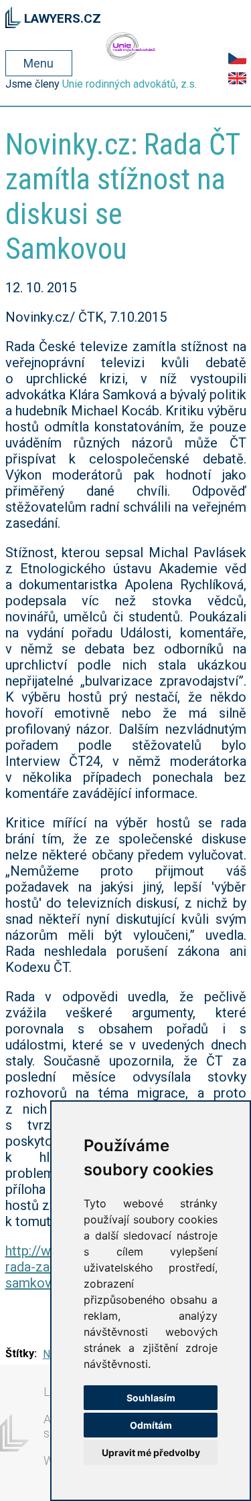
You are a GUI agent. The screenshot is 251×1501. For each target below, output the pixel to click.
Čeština (237, 58)
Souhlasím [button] (151, 1397)
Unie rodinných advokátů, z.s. (129, 84)
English (237, 78)
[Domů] (13, 15)
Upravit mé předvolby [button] (151, 1452)
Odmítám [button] (151, 1425)
